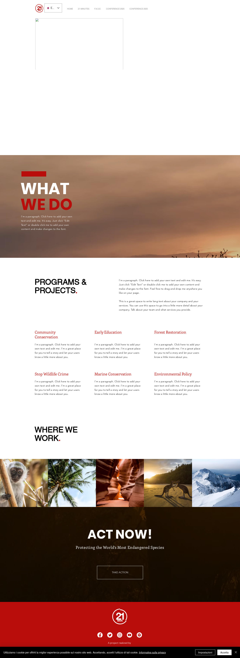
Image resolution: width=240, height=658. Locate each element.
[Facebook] (100, 635)
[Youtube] (129, 635)
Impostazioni (205, 652)
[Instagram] (119, 635)
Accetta (224, 652)
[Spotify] (139, 635)
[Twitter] (109, 635)
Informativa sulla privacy (152, 652)
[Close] (236, 652)
